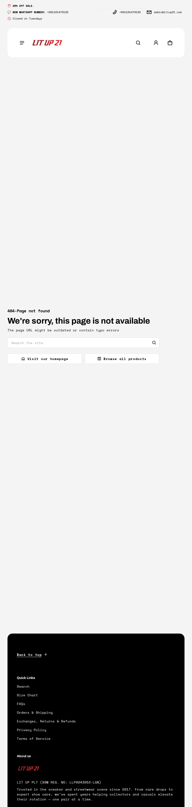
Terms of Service (34, 738)
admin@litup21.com (168, 12)
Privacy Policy (31, 729)
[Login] (156, 43)
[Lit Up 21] (47, 43)
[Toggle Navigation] (22, 43)
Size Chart (27, 695)
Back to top (29, 654)
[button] (138, 43)
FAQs (21, 703)
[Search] (154, 342)
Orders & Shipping (35, 712)
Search (23, 686)
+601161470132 (130, 12)
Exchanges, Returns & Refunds (46, 721)
